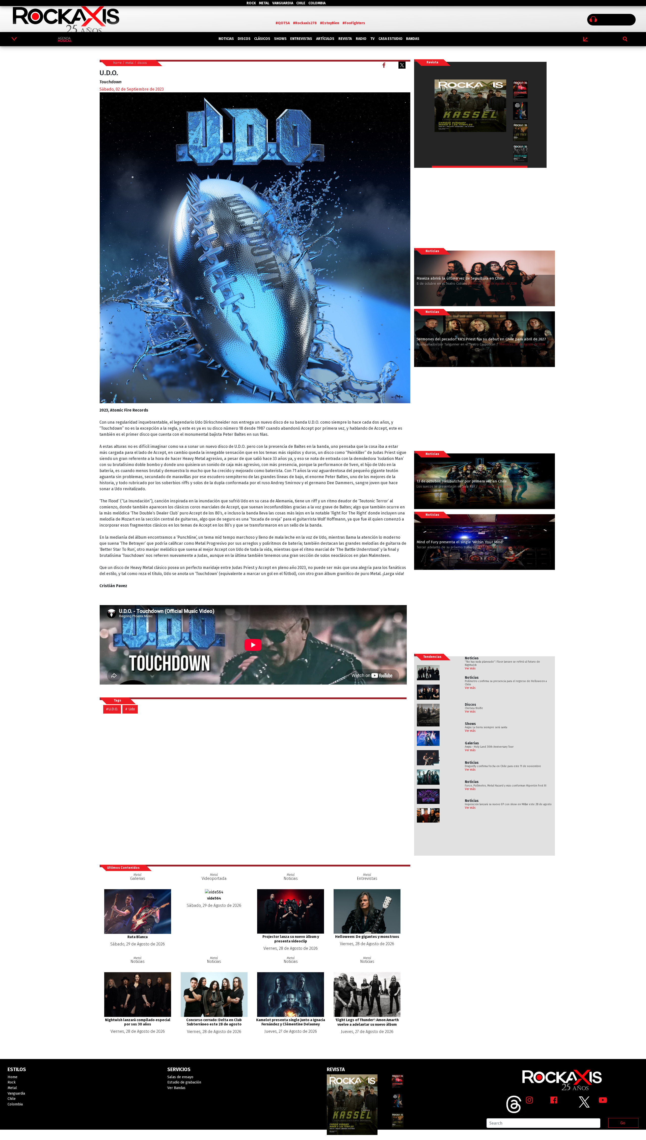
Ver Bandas (176, 1088)
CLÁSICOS (262, 39)
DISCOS (244, 39)
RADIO (361, 39)
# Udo (130, 709)
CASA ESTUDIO (390, 39)
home (117, 63)
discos (142, 63)
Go (622, 1123)
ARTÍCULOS (325, 39)
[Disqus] (255, 789)
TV (372, 39)
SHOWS (280, 39)
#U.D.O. (112, 709)
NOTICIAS (226, 39)
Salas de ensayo (180, 1077)
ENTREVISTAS (301, 39)
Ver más (470, 668)
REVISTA (345, 39)
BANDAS (412, 39)
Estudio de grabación (184, 1082)
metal (129, 63)
